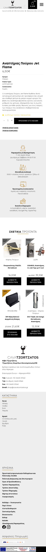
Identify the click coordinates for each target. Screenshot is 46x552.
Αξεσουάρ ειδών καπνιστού (36, 11)
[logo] (11, 4)
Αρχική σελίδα (7, 11)
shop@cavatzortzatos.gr (15, 387)
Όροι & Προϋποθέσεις (11, 482)
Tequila (5, 410)
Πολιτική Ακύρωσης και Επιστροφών (17, 479)
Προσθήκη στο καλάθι (28, 121)
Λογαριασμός (8, 497)
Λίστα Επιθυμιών (9, 508)
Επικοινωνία (7, 515)
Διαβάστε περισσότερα (12, 281)
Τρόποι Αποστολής (10, 488)
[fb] (4, 527)
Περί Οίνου (6, 505)
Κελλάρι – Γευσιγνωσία (11, 502)
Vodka (4, 406)
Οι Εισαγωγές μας (9, 419)
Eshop (4, 517)
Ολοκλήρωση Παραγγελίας (13, 523)
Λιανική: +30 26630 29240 (13, 378)
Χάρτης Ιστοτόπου (10, 494)
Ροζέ (4, 426)
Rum (4, 408)
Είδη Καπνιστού (19, 11)
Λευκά (4, 421)
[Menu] (41, 4)
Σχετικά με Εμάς (8, 511)
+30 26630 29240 (10, 384)
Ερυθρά (5, 423)
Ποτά (4, 401)
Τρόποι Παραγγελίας (11, 485)
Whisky (5, 403)
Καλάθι (5, 520)
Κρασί (4, 416)
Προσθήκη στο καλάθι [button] (12, 334)
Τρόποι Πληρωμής (9, 491)
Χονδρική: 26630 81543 (12, 381)
